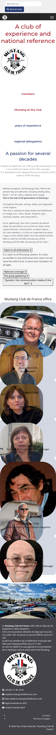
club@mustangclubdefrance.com (20, 694)
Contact (46, 715)
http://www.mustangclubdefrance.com (23, 698)
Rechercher (15, 9)
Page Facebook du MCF (15, 703)
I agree (28, 608)
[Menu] (52, 17)
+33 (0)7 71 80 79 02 (14, 689)
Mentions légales (41, 718)
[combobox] (23, 4)
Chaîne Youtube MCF (14, 707)
